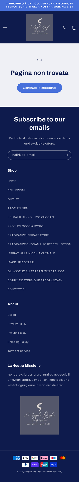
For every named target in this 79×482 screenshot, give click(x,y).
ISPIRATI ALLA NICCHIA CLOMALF (31, 253)
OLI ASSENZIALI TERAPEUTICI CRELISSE (36, 271)
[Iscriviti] (66, 155)
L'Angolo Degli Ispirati (34, 472)
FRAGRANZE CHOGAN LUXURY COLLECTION (39, 244)
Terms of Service (19, 351)
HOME (12, 181)
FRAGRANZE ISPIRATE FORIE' (29, 235)
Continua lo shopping (39, 87)
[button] (5, 27)
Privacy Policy (17, 323)
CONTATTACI (17, 289)
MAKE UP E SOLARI (21, 262)
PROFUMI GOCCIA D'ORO (26, 226)
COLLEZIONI (16, 190)
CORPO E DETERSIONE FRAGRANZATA (35, 280)
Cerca (12, 314)
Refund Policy (17, 333)
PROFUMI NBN (18, 208)
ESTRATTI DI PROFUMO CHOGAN (31, 217)
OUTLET (13, 199)
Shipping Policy (18, 342)
